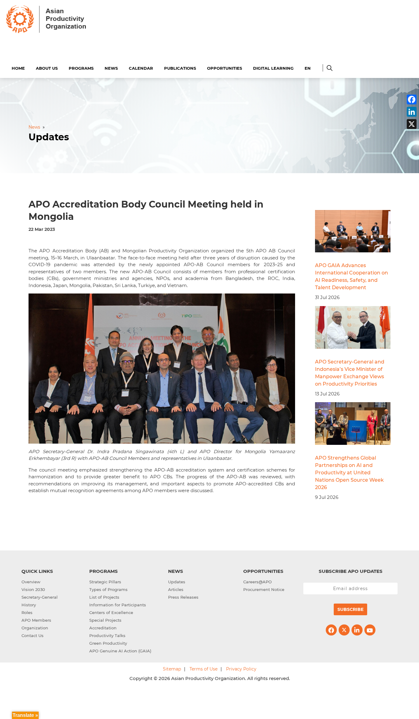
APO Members (36, 620)
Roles (27, 612)
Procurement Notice (263, 589)
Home (18, 68)
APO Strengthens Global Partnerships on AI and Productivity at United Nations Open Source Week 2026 (349, 472)
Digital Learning (273, 68)
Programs (81, 68)
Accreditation (103, 627)
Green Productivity (108, 643)
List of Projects (104, 597)
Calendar (141, 68)
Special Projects (105, 620)
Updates (176, 581)
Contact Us (32, 635)
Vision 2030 (33, 589)
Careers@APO (257, 581)
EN (308, 68)
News (111, 68)
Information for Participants (117, 604)
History (28, 604)
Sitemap (172, 669)
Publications (180, 68)
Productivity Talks (107, 635)
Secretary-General (39, 597)
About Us (47, 68)
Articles (175, 589)
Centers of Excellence (111, 612)
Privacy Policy (241, 669)
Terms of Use (203, 669)
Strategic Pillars (105, 581)
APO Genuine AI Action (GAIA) (120, 650)
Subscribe (350, 609)
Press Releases (183, 597)
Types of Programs (108, 589)
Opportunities (224, 68)
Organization (34, 627)
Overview (30, 581)
